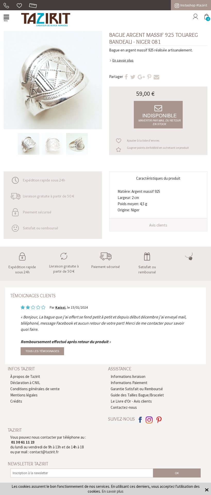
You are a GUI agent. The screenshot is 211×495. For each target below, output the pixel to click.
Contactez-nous (124, 407)
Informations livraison (128, 376)
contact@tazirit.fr (44, 451)
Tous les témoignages (42, 351)
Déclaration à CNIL (25, 382)
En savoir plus (123, 60)
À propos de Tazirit (25, 376)
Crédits (16, 401)
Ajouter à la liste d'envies (143, 140)
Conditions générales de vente (35, 388)
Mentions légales (24, 395)
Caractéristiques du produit (158, 178)
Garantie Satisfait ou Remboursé (137, 388)
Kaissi (60, 307)
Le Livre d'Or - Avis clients (131, 401)
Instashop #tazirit (193, 5)
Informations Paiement (129, 382)
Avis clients (158, 225)
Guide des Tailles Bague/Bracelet (137, 395)
